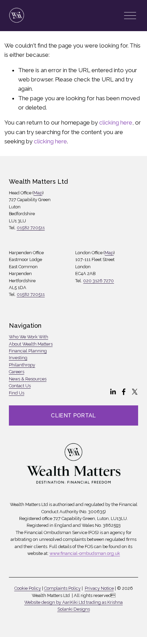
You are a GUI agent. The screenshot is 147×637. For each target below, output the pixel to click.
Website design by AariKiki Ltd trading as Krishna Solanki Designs (73, 606)
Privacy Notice (99, 588)
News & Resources (27, 378)
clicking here (115, 122)
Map (38, 192)
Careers (16, 371)
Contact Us (20, 385)
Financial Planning (28, 350)
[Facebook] (123, 391)
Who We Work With (28, 336)
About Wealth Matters (31, 344)
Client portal (73, 415)
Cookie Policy (27, 588)
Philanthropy (22, 364)
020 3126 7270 (98, 280)
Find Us (16, 392)
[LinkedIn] (112, 391)
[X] (134, 391)
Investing (18, 357)
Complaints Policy (62, 588)
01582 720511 (31, 227)
